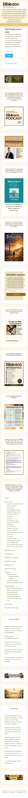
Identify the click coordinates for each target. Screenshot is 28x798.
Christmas (10, 518)
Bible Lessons (8, 502)
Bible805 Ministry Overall (11, 557)
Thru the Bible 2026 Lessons (15, 544)
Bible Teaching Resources (14, 590)
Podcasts (7, 572)
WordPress (19, 792)
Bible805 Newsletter (10, 561)
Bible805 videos (9, 565)
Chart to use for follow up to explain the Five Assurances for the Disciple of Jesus (13, 644)
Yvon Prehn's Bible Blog (11, 607)
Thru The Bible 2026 (12, 542)
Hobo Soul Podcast (12, 580)
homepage (8, 40)
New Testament (11, 526)
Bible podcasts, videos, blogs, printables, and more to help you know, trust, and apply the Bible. (14, 5)
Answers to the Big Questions (15, 504)
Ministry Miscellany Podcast (14, 582)
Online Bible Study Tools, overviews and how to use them (14, 598)
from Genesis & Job (12, 520)
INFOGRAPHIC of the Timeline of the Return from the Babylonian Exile (14, 652)
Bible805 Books (9, 554)
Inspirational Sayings (10, 568)
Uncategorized (9, 604)
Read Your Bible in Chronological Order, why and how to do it (15, 532)
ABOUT (7, 498)
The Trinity (10, 536)
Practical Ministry (9, 586)
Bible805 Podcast (12, 574)
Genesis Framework (9, 792)
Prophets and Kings (12, 528)
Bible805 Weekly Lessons (14, 512)
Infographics (10, 524)
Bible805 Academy (10, 550)
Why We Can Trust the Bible (14, 546)
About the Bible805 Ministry (14, 588)
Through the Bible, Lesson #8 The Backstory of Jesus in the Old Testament (14, 659)
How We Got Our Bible (13, 522)
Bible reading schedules (13, 510)
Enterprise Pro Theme (19, 791)
